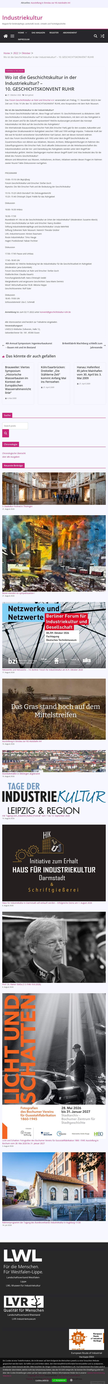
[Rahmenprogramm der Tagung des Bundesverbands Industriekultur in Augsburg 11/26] (54, 1186)
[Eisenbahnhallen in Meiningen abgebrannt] (54, 761)
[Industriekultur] (5, 36)
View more (7, 1376)
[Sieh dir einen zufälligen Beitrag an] (102, 36)
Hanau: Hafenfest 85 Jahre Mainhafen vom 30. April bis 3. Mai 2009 (89, 372)
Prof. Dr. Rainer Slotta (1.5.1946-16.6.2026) (21, 984)
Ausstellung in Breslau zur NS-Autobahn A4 (50, 2)
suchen (6, 433)
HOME (21, 32)
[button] (25, 33)
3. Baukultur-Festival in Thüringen (17, 506)
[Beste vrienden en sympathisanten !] (54, 553)
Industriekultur (22, 17)
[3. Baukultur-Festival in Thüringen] (54, 488)
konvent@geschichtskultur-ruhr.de (55, 312)
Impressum (24, 39)
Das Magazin (38, 32)
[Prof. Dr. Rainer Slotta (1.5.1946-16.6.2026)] (54, 947)
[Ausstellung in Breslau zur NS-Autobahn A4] (54, 709)
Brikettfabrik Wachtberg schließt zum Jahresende (82, 345)
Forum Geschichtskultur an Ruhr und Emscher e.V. (31, 100)
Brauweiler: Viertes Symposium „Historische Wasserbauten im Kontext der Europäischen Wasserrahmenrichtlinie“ (18, 380)
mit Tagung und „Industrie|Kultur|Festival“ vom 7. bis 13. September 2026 (36, 815)
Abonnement (70, 32)
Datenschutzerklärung (95, 1373)
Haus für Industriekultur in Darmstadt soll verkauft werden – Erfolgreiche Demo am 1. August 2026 (47, 902)
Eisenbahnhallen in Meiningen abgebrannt (21, 773)
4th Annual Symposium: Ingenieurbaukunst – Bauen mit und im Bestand (29, 345)
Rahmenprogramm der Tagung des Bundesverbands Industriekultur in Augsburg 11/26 (41, 1222)
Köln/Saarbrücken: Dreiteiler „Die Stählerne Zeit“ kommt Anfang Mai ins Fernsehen (53, 374)
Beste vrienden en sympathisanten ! (18, 593)
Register (54, 32)
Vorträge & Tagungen (14, 71)
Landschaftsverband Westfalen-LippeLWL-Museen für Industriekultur (23, 1281)
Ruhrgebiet (29, 95)
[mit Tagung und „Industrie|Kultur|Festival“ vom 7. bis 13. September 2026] (54, 798)
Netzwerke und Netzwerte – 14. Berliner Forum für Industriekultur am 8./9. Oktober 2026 (42, 669)
